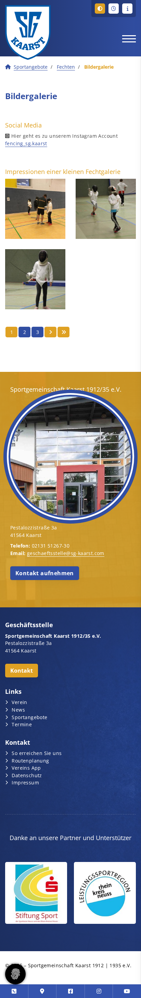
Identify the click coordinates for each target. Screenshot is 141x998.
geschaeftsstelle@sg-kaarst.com (65, 553)
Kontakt (21, 670)
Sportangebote (31, 67)
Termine (22, 724)
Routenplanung (30, 760)
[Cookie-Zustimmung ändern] (15, 974)
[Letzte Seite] (63, 332)
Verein (19, 702)
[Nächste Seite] (50, 332)
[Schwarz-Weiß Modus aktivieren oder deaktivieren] (100, 8)
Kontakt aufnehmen (44, 573)
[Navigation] (126, 38)
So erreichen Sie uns (37, 753)
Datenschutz (27, 775)
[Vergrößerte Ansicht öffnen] (35, 209)
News (18, 709)
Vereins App (26, 768)
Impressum (25, 782)
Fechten (66, 67)
